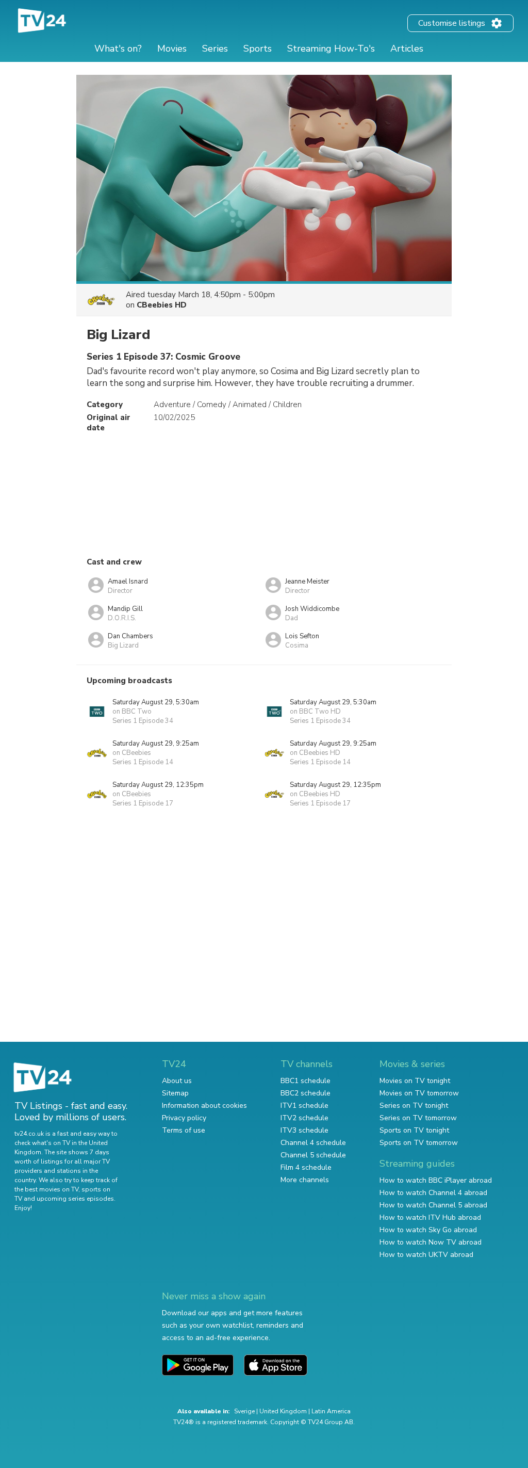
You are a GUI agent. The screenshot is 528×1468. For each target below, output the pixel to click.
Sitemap (175, 1093)
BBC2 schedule (305, 1093)
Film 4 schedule (306, 1167)
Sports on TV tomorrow (419, 1143)
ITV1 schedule (304, 1105)
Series (215, 48)
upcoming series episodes (75, 1199)
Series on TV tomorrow (418, 1118)
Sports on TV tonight (414, 1130)
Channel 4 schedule (313, 1143)
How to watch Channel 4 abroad (433, 1193)
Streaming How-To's (331, 48)
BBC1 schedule (305, 1081)
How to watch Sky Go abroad (428, 1230)
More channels (304, 1180)
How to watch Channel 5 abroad (433, 1205)
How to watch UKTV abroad (426, 1255)
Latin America (331, 1411)
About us (177, 1081)
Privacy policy (184, 1118)
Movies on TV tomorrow (419, 1093)
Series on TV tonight (414, 1105)
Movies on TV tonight (415, 1081)
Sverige (244, 1411)
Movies (172, 48)
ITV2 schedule (304, 1118)
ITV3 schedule (304, 1130)
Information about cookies (204, 1105)
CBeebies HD (162, 305)
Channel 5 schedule (313, 1155)
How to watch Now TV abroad (431, 1242)
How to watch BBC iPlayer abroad (436, 1180)
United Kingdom (283, 1411)
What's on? (118, 48)
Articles (406, 48)
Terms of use (183, 1130)
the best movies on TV (46, 1189)
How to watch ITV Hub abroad (430, 1217)
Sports (257, 48)
